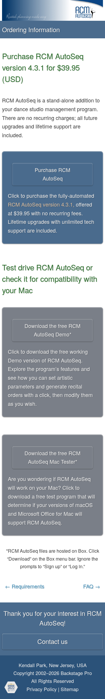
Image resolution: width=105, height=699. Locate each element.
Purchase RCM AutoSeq (52, 174)
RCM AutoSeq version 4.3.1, (41, 204)
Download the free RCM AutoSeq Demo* (52, 330)
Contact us (52, 641)
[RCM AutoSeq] (52, 10)
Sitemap (69, 689)
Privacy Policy (42, 689)
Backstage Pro (76, 672)
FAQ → (91, 586)
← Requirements (24, 586)
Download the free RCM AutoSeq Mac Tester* (52, 457)
